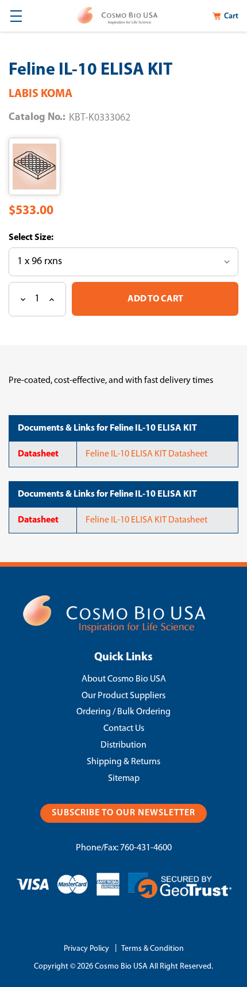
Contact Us (123, 728)
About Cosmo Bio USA (124, 679)
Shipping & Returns (123, 762)
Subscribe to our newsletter (123, 813)
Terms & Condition (152, 949)
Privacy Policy (86, 949)
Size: (43, 237)
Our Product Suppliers (123, 695)
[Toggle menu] (16, 16)
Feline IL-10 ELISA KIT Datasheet (146, 454)
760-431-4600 (146, 848)
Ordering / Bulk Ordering (123, 712)
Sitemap (124, 778)
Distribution (123, 745)
